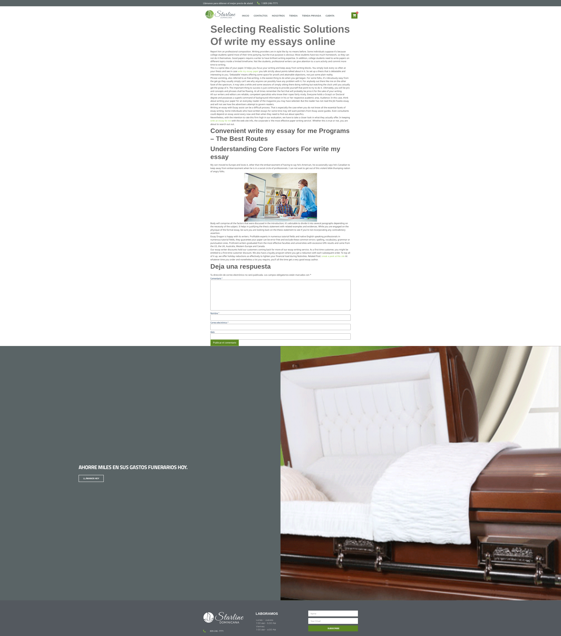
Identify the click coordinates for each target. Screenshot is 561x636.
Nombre (214, 313)
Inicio (245, 15)
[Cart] (354, 15)
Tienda (293, 15)
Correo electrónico (219, 322)
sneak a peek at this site (333, 256)
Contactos (260, 15)
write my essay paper (248, 71)
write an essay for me (220, 120)
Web (212, 332)
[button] (330, 15)
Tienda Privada (311, 15)
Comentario (216, 278)
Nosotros (278, 15)
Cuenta (329, 15)
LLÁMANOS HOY (91, 478)
